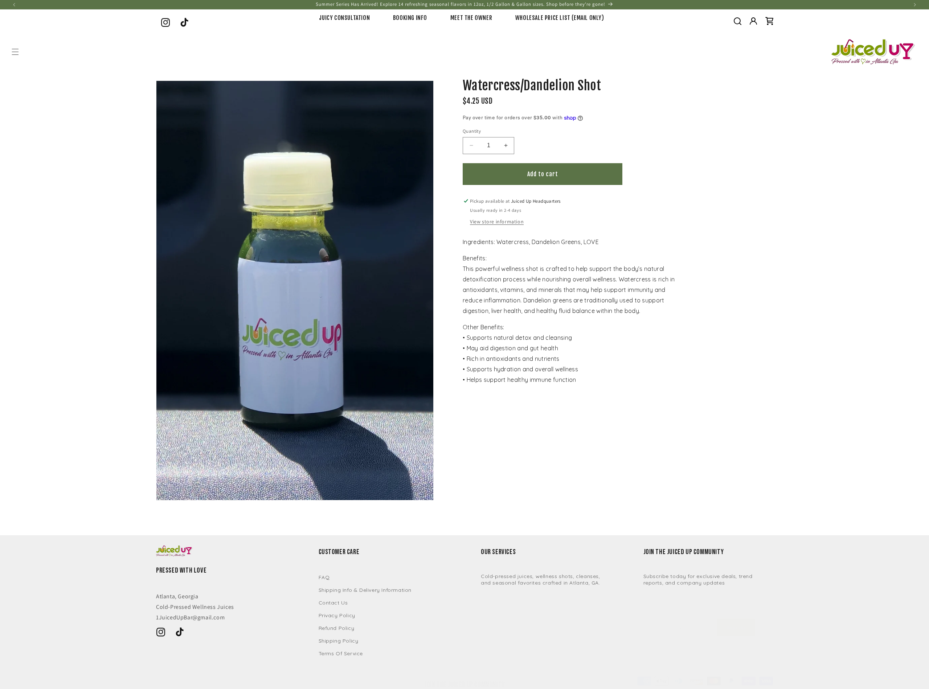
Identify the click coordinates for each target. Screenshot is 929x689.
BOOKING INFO (410, 17)
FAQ (324, 577)
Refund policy (337, 628)
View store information (497, 221)
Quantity (472, 131)
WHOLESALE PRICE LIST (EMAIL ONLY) (559, 17)
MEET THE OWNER (471, 17)
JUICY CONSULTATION (344, 17)
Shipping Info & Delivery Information (365, 590)
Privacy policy (337, 615)
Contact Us (333, 602)
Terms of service (341, 653)
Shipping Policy (339, 641)
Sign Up (736, 627)
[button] (737, 21)
